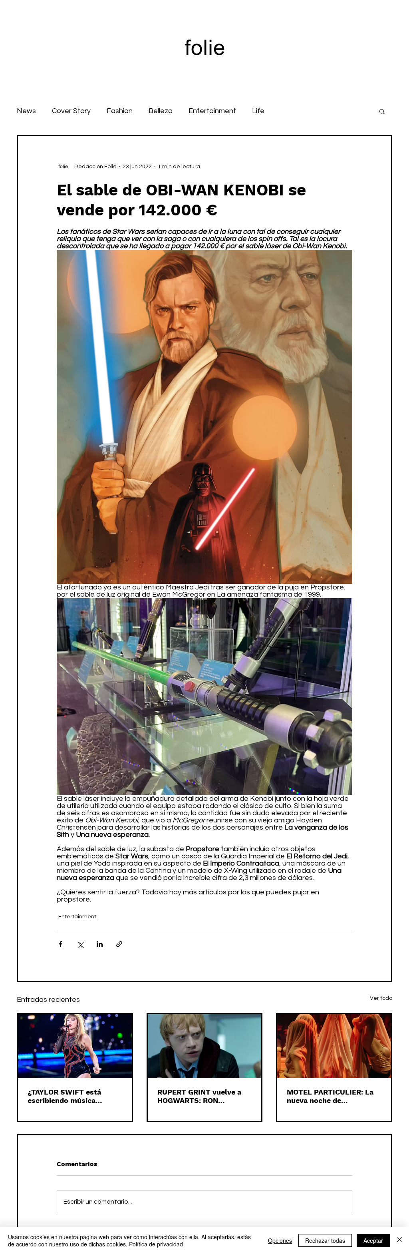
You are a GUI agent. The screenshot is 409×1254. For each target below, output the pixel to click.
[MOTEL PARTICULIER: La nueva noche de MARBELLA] (334, 1046)
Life (258, 111)
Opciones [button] (280, 1240)
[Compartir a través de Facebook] (60, 944)
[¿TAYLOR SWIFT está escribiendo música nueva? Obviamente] (75, 1046)
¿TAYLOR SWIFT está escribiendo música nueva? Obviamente (64, 1096)
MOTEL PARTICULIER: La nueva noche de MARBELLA (330, 1096)
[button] (382, 111)
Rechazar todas (325, 1240)
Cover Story (71, 111)
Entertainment (212, 111)
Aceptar (373, 1240)
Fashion (120, 111)
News (26, 111)
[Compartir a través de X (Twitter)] (80, 944)
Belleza (161, 111)
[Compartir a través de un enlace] (119, 944)
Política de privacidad (156, 1244)
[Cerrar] (399, 1240)
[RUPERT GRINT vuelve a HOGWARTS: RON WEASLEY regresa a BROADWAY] (205, 1046)
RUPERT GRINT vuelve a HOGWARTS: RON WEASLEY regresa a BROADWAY (199, 1096)
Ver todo (381, 998)
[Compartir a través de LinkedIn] (99, 944)
